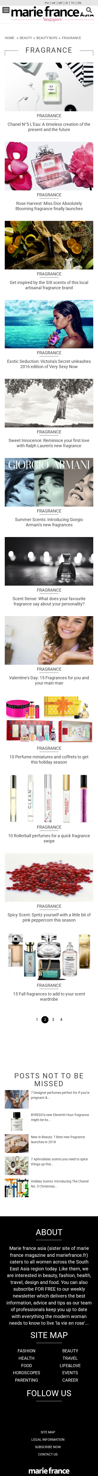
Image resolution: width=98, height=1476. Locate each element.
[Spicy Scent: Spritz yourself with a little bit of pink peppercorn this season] (49, 877)
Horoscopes (26, 1372)
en (79, 3)
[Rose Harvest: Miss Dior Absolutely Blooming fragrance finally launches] (49, 166)
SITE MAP (48, 1432)
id (66, 3)
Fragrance (71, 38)
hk (54, 3)
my (61, 3)
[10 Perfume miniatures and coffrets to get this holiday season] (49, 719)
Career (70, 1380)
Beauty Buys (46, 38)
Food (26, 1365)
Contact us (48, 1454)
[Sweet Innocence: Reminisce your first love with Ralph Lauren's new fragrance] (49, 403)
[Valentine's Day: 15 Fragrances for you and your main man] (49, 640)
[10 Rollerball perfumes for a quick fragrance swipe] (49, 798)
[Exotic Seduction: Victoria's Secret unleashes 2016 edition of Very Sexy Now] (49, 324)
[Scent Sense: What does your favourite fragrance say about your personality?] (49, 561)
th (73, 3)
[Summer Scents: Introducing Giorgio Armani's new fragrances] (49, 482)
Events (70, 1372)
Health (26, 1358)
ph (47, 3)
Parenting (26, 1380)
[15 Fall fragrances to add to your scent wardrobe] (49, 956)
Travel (70, 1358)
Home (9, 38)
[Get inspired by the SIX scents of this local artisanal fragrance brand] (49, 245)
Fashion (26, 1350)
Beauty (26, 38)
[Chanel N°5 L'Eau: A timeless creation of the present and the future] (49, 87)
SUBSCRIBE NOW (48, 1447)
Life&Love (70, 1365)
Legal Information (47, 1439)
